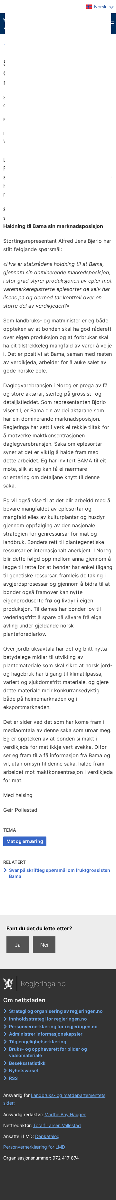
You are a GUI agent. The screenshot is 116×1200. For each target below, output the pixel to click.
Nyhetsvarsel (23, 1070)
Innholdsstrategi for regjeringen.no (48, 1018)
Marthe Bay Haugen (65, 1114)
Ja (18, 945)
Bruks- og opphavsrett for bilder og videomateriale (48, 1052)
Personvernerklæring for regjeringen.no (53, 1026)
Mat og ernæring (24, 841)
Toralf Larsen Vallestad (57, 1125)
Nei (44, 945)
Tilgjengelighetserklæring (37, 1041)
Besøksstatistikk (27, 1063)
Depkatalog (47, 1136)
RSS (13, 1078)
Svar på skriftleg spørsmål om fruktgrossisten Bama (59, 873)
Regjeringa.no (43, 983)
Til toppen (58, 906)
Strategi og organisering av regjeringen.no (56, 1011)
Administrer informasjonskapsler (45, 1034)
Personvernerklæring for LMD (34, 1147)
